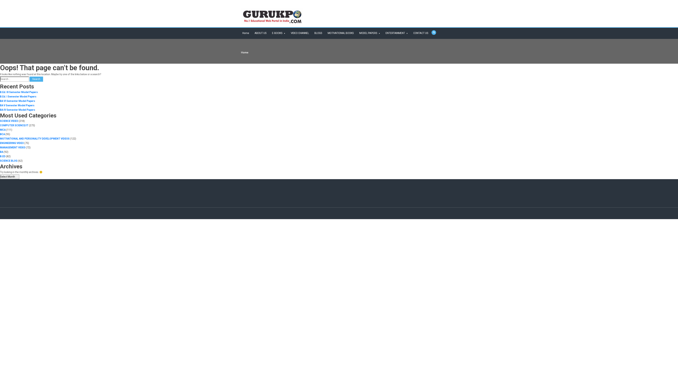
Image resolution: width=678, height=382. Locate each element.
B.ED (2, 156)
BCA (2, 134)
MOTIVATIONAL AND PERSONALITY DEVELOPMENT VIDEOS (35, 138)
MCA (3, 129)
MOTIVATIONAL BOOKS (341, 33)
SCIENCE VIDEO (9, 121)
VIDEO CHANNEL (300, 33)
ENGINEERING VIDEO (12, 143)
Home (245, 33)
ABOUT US (261, 33)
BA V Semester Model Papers (17, 105)
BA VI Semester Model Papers (17, 101)
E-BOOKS (277, 33)
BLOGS (318, 33)
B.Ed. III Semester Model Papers (19, 92)
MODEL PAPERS (368, 33)
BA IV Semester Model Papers (17, 109)
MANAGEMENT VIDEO (12, 147)
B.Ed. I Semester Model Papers (18, 96)
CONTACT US (420, 33)
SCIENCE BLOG (8, 160)
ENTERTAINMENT (395, 33)
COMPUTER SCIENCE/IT (14, 125)
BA (1, 152)
